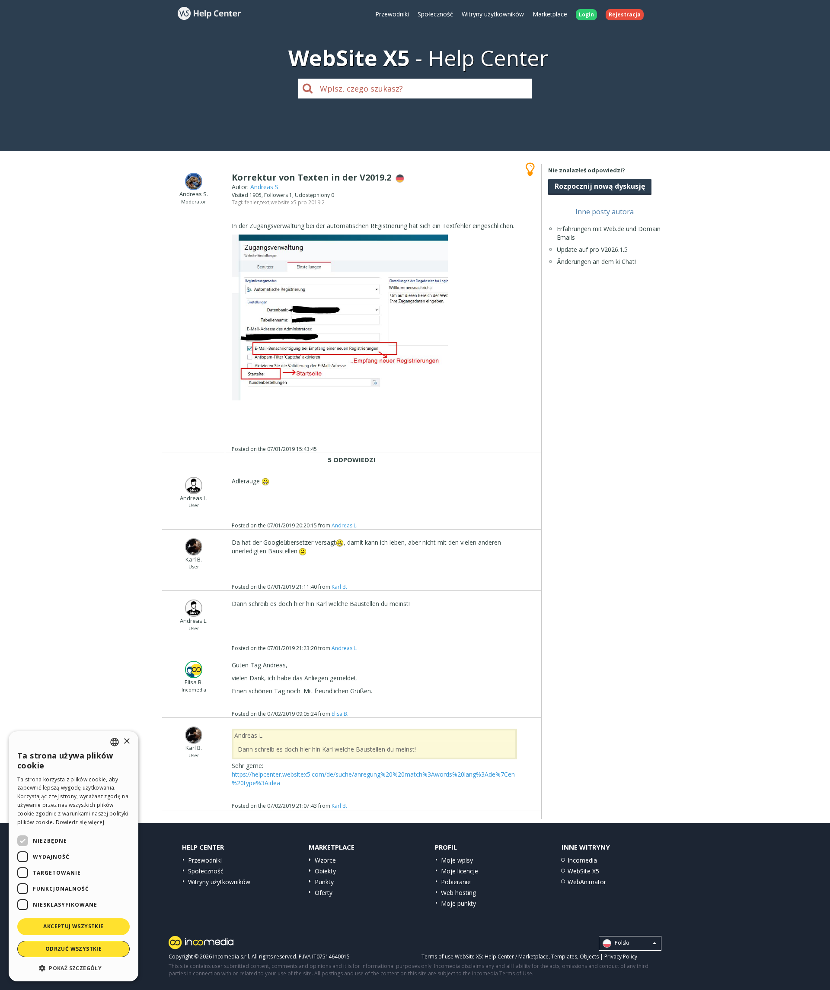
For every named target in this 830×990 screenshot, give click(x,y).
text (264, 202)
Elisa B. (340, 713)
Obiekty (325, 871)
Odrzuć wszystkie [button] (73, 948)
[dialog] (73, 856)
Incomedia (582, 860)
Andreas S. (265, 187)
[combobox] (114, 742)
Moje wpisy (457, 860)
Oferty (323, 892)
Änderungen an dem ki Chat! (596, 261)
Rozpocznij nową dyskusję (600, 186)
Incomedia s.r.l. (231, 956)
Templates (564, 956)
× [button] (126, 741)
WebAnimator (587, 882)
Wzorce (325, 860)
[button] (73, 968)
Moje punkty (458, 903)
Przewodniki (392, 14)
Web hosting (458, 892)
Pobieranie (456, 882)
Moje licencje (459, 871)
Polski (621, 942)
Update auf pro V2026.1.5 (592, 249)
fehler (252, 202)
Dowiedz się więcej (80, 822)
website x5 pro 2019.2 (298, 202)
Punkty (324, 882)
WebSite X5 (583, 871)
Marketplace (550, 14)
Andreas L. (345, 525)
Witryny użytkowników (493, 14)
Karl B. (339, 586)
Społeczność (435, 14)
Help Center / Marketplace (517, 956)
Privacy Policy (620, 956)
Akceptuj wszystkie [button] (73, 926)
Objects (589, 956)
